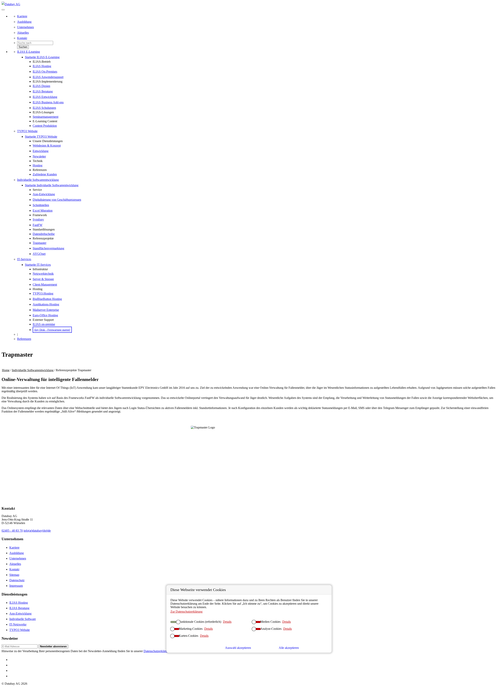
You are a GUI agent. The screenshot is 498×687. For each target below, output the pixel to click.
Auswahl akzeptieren (238, 647)
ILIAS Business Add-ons (48, 102)
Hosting (37, 165)
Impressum (16, 585)
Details (227, 621)
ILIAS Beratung (43, 91)
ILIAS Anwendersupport (48, 77)
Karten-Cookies (188, 635)
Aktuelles (23, 32)
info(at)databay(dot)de (37, 530)
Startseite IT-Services (38, 264)
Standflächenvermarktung (48, 248)
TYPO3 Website (27, 131)
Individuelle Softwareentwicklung (38, 179)
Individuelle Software (22, 619)
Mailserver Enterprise (46, 309)
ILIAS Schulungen (44, 107)
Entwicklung (40, 151)
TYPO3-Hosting (43, 293)
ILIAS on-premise (44, 324)
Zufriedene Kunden (45, 174)
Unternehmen (25, 27)
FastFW (37, 225)
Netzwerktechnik (43, 273)
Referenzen (24, 338)
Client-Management (45, 284)
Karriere (22, 16)
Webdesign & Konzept (47, 145)
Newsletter (39, 156)
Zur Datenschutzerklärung (186, 611)
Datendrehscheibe (44, 234)
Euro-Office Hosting (45, 315)
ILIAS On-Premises (45, 71)
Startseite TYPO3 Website (41, 136)
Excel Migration (43, 210)
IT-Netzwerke (17, 624)
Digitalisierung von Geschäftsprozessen (57, 199)
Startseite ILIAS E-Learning (42, 57)
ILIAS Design (41, 86)
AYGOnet (39, 253)
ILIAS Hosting (42, 66)
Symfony (38, 219)
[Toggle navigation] (3, 9)
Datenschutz (17, 580)
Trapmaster (39, 243)
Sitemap (14, 574)
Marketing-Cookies (191, 628)
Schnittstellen (41, 205)
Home (6, 370)
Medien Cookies (270, 621)
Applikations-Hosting (46, 304)
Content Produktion (45, 125)
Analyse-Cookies (270, 628)
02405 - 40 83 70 (12, 530)
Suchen (23, 47)
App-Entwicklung (44, 194)
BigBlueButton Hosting (47, 299)
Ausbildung (24, 21)
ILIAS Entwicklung (45, 97)
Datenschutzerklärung (157, 651)
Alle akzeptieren (289, 647)
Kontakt (22, 38)
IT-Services (24, 259)
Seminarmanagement (45, 116)
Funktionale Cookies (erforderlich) (200, 621)
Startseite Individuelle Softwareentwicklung (51, 185)
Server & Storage (43, 279)
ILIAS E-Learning (28, 51)
